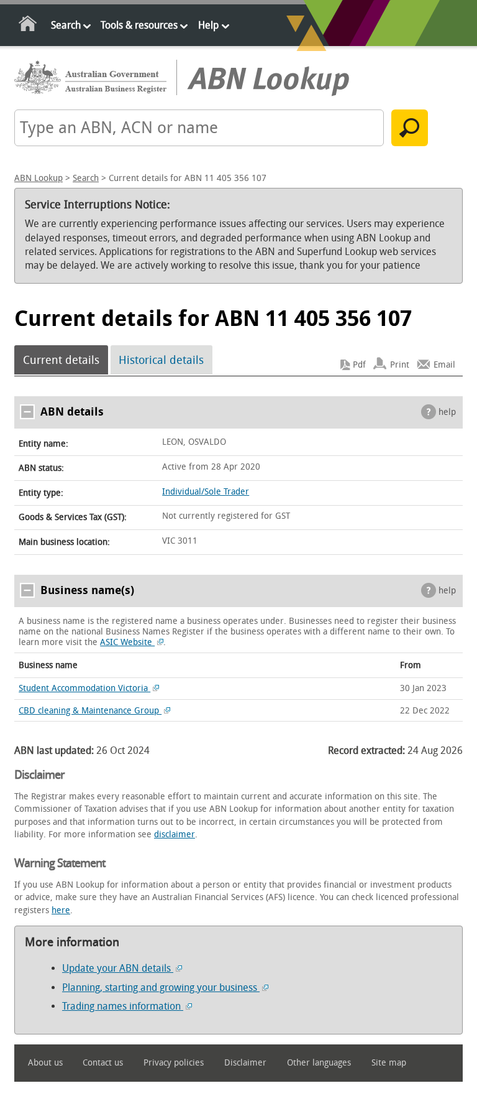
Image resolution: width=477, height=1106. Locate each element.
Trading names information (122, 1006)
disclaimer (174, 834)
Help (208, 25)
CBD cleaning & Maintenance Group (90, 710)
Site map (388, 1062)
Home (28, 26)
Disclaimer (245, 1062)
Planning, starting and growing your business (161, 987)
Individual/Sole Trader (205, 491)
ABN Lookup (38, 178)
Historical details (161, 360)
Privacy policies (173, 1062)
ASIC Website (127, 642)
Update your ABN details (117, 968)
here (61, 910)
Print (399, 365)
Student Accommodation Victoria (84, 688)
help (447, 412)
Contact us (103, 1062)
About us (45, 1062)
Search (66, 25)
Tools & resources (139, 25)
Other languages (319, 1062)
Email (444, 365)
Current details (61, 360)
